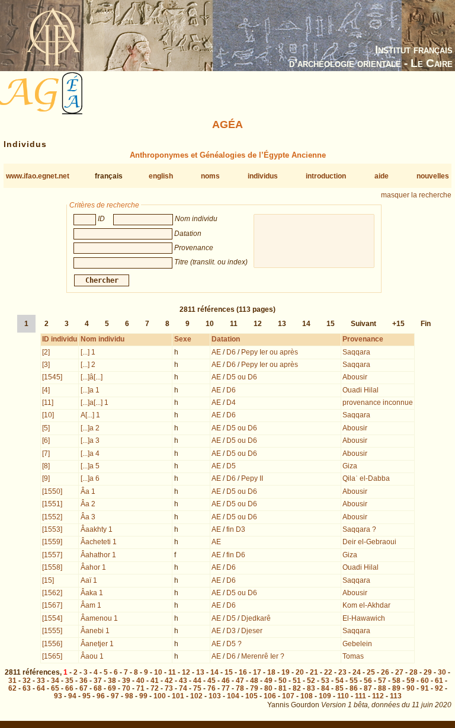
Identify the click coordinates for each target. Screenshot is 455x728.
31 (12, 680)
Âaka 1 (92, 593)
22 (328, 672)
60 (425, 680)
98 (129, 696)
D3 (231, 631)
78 (240, 688)
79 (254, 688)
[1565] (52, 656)
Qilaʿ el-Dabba (366, 478)
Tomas (353, 656)
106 (270, 696)
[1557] (52, 555)
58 (396, 680)
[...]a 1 (90, 390)
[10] (48, 415)
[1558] (52, 567)
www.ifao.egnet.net (37, 176)
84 (325, 688)
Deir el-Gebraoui (369, 542)
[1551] (52, 504)
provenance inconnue (377, 402)
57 (382, 680)
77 (226, 688)
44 (197, 680)
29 (428, 672)
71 (140, 688)
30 (442, 672)
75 (197, 688)
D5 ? (234, 644)
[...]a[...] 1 (94, 402)
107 (288, 696)
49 (268, 680)
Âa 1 (88, 491)
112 (378, 696)
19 (285, 672)
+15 (398, 324)
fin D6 (235, 555)
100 (159, 696)
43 (183, 680)
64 (41, 688)
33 (41, 680)
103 (215, 696)
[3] (46, 364)
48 (254, 680)
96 (101, 696)
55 (354, 680)
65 (55, 688)
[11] (47, 402)
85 (339, 688)
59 (410, 680)
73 (169, 688)
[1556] (52, 644)
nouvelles (432, 176)
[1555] (52, 631)
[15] (48, 580)
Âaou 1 (92, 656)
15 (330, 324)
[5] (46, 428)
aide (381, 176)
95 (86, 696)
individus (263, 176)
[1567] (52, 605)
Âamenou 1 (99, 618)
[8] (46, 466)
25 (371, 672)
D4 (231, 402)
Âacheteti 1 (99, 542)
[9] (46, 478)
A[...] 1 (90, 415)
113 (396, 696)
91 (425, 688)
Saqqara (356, 352)
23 (342, 672)
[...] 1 (88, 352)
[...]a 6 (90, 478)
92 (439, 688)
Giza (349, 466)
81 (282, 688)
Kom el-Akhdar (366, 605)
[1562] (52, 593)
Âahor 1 (93, 567)
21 (314, 672)
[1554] (52, 618)
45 (211, 680)
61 (439, 680)
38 (112, 680)
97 (115, 696)
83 (311, 688)
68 (98, 688)
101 (178, 696)
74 (183, 688)
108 (306, 696)
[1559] (52, 542)
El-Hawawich (363, 618)
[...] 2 (88, 364)
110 (343, 696)
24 (357, 672)
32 (27, 680)
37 (98, 680)
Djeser (251, 631)
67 (83, 688)
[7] (46, 453)
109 (325, 696)
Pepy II (252, 478)
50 (282, 680)
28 (413, 672)
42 (169, 680)
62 (12, 688)
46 (226, 680)
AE (216, 352)
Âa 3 (88, 517)
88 (382, 688)
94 (72, 696)
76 (211, 688)
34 (55, 680)
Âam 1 (91, 605)
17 (257, 672)
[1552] (52, 517)
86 (354, 688)
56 (368, 680)
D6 (231, 352)
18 (271, 672)
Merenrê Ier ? (262, 656)
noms (210, 176)
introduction (326, 176)
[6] (46, 440)
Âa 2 (88, 504)
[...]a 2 (90, 428)
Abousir (354, 377)
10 (210, 324)
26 (385, 672)
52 (311, 680)
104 (233, 696)
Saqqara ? (359, 529)
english (161, 176)
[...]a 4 (90, 453)
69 (112, 688)
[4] (46, 390)
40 (140, 680)
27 (399, 672)
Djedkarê (256, 618)
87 (368, 688)
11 (234, 324)
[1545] (52, 377)
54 (339, 680)
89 (396, 688)
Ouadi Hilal (360, 390)
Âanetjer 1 (97, 644)
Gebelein (357, 644)
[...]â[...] (91, 377)
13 (282, 324)
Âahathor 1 (98, 555)
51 (297, 680)
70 (126, 688)
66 (69, 688)
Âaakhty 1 (97, 529)
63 (27, 688)
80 (268, 688)
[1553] (52, 529)
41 (154, 680)
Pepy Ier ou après (269, 352)
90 (410, 688)
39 (126, 680)
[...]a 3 (90, 440)
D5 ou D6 (241, 377)
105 (251, 696)
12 (258, 324)
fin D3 (235, 529)
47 (240, 680)
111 (360, 696)
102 (196, 696)
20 (300, 672)
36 (83, 680)
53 (325, 680)
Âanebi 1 (95, 631)
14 (306, 324)
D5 (231, 466)
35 (69, 680)
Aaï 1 (89, 580)
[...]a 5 (90, 466)
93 (58, 696)
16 (243, 672)
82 (297, 688)
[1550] (52, 491)
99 (143, 696)
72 (154, 688)
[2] (46, 352)
